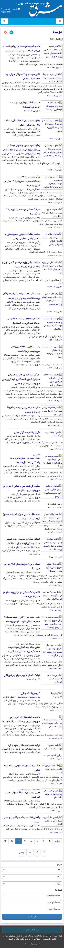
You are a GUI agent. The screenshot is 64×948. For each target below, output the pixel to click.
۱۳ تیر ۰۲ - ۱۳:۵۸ (56, 738)
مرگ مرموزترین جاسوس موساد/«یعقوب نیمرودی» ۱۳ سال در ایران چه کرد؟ (22, 181)
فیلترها (58, 890)
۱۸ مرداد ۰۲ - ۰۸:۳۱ (55, 368)
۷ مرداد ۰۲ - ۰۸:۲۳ (55, 507)
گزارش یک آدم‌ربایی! (30, 693)
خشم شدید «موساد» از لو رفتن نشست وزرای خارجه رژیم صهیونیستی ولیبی (21, 48)
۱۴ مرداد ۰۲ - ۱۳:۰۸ (55, 400)
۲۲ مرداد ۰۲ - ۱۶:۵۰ (55, 255)
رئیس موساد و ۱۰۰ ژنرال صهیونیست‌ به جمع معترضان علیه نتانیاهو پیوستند (22, 619)
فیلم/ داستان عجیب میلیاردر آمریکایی (22, 675)
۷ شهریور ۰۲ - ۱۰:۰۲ (55, 67)
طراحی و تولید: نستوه (32, 943)
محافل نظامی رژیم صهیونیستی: (28, 789)
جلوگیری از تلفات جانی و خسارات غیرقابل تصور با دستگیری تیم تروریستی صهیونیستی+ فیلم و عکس (21, 379)
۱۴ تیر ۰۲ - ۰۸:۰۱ (56, 710)
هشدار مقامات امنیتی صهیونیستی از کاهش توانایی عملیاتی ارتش (22, 236)
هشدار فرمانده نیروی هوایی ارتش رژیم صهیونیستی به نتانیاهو (21, 488)
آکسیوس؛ (36, 455)
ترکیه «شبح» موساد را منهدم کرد (24, 745)
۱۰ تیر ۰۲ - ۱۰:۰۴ (56, 810)
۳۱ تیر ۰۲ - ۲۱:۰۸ (56, 638)
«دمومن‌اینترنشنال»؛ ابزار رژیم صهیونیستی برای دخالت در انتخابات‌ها (21, 719)
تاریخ (59, 864)
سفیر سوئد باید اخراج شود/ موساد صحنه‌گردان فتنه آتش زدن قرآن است (22, 649)
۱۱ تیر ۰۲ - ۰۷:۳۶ (56, 783)
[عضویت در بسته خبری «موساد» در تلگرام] (11, 33)
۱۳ (44, 852)
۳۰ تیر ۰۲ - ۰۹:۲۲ (56, 668)
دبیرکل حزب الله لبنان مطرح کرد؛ (28, 644)
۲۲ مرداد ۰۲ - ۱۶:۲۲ (55, 287)
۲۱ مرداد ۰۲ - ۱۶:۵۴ (55, 340)
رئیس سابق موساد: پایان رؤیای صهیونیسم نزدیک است (25, 349)
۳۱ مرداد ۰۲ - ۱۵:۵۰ (55, 227)
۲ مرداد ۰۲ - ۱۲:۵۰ (56, 557)
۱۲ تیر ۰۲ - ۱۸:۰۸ (56, 758)
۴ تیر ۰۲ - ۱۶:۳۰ (56, 832)
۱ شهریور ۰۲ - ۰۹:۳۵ (55, 170)
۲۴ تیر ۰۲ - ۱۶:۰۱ (33, 679)
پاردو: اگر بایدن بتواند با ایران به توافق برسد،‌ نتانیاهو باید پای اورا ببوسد (21, 296)
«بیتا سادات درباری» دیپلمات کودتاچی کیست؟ (25, 104)
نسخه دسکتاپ (32, 930)
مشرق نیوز (38, 8)
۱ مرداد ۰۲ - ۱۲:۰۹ (56, 585)
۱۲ (5, 841)
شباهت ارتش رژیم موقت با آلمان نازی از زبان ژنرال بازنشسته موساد (21, 264)
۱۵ (30, 852)
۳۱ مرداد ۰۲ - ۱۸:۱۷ (55, 202)
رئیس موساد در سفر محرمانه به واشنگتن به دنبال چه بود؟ (25, 460)
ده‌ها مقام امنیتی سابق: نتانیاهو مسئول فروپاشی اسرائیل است (21, 516)
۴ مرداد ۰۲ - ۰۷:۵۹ (55, 532)
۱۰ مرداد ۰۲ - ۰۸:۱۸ (55, 425)
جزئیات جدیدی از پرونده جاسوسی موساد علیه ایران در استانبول (23, 321)
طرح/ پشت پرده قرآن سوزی (27, 432)
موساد (57, 32)
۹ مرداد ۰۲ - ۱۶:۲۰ (56, 479)
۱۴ (37, 852)
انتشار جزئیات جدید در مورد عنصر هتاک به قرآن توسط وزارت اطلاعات (23, 541)
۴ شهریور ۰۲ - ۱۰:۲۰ (55, 95)
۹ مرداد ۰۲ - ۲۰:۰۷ (55, 449)
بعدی (21, 852)
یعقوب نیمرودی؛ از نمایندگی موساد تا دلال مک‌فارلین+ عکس (22, 122)
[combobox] (32, 869)
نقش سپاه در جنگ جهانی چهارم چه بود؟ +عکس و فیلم (23, 76)
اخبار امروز (32, 916)
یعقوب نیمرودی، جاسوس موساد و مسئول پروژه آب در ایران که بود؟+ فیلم (21, 147)
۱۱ (12, 841)
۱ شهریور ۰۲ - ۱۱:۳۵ (55, 138)
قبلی (57, 841)
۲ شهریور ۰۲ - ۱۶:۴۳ (32, 111)
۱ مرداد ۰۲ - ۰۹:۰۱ (56, 610)
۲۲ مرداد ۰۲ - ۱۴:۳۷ (55, 311)
